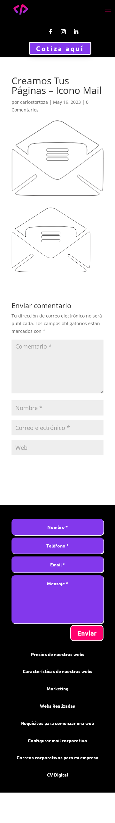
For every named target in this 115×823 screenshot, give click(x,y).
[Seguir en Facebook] (50, 32)
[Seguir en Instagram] (63, 32)
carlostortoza (34, 102)
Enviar (86, 633)
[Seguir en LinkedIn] (76, 32)
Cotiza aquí (60, 48)
